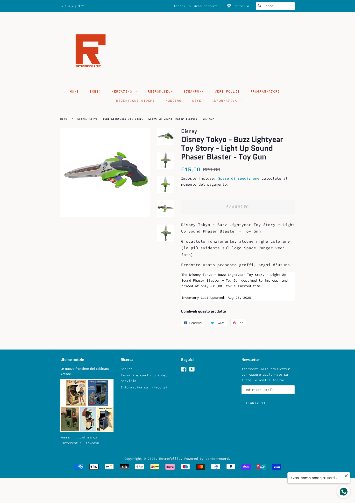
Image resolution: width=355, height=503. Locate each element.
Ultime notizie (72, 359)
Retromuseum (160, 91)
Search (126, 369)
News (197, 100)
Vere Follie (227, 91)
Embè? (95, 91)
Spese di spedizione (238, 178)
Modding (174, 100)
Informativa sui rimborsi (144, 387)
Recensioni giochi (135, 100)
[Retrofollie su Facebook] (184, 370)
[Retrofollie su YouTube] (192, 370)
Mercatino (123, 91)
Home (74, 91)
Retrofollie (169, 459)
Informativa (226, 100)
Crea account (205, 6)
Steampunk (194, 91)
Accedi (179, 6)
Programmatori (265, 91)
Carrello (241, 6)
